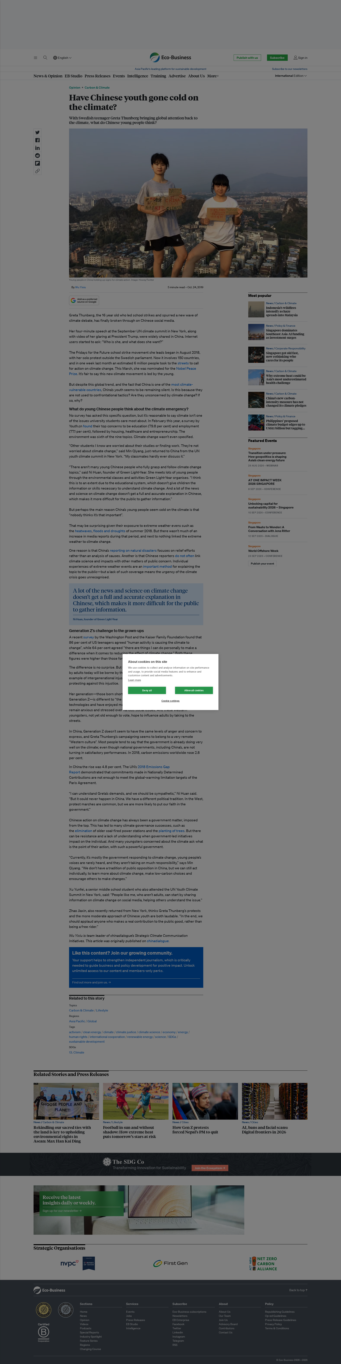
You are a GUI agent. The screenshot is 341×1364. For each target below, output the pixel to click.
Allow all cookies (194, 690)
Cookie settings (170, 701)
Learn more (134, 680)
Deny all (147, 690)
